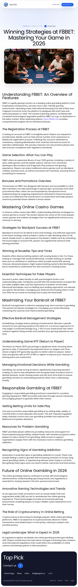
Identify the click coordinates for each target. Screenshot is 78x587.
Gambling (26, 26)
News (19, 573)
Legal (72, 581)
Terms (66, 581)
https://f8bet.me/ (51, 119)
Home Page (9, 573)
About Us (53, 581)
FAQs (27, 573)
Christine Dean (51, 26)
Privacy (60, 581)
